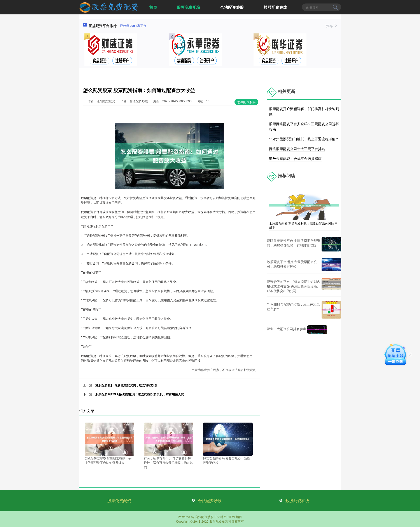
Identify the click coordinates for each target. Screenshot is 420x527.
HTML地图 (235, 517)
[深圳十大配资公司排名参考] (317, 329)
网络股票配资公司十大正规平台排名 (297, 148)
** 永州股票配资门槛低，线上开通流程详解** (303, 138)
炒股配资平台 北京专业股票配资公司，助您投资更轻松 (292, 264)
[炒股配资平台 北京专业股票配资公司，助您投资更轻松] (331, 264)
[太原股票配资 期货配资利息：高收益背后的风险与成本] (304, 205)
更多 (329, 26)
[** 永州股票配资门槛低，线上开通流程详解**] (331, 310)
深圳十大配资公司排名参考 (286, 328)
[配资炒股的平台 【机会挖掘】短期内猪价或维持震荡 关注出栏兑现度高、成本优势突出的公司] (331, 286)
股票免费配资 (189, 7)
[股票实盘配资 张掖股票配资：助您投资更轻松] (228, 439)
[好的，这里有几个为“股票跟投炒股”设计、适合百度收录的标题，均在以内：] (169, 439)
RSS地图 (220, 517)
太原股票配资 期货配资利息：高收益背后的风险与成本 (303, 225)
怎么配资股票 (246, 102)
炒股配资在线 (275, 7)
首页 (153, 7)
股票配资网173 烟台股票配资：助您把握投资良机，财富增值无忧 (139, 394)
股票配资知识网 (220, 521)
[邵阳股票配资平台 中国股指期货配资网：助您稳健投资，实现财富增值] (331, 244)
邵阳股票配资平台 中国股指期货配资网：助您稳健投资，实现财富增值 (293, 242)
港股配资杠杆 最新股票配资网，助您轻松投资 (126, 385)
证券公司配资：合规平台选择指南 (295, 158)
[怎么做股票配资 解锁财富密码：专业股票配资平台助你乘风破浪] (109, 439)
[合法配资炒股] (109, 7)
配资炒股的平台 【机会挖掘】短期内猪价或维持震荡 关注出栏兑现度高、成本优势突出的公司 (293, 286)
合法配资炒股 (232, 7)
